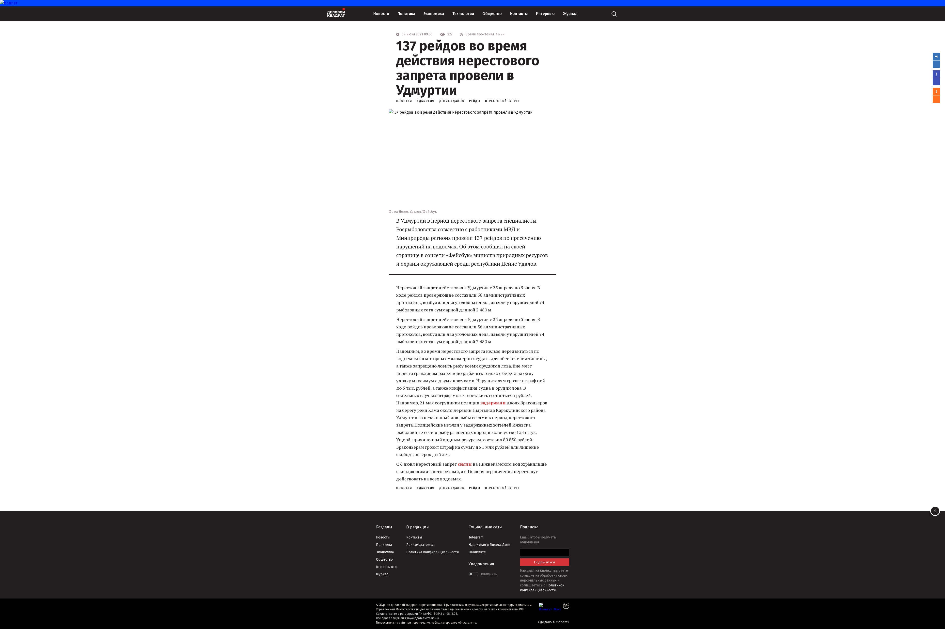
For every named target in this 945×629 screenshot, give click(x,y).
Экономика (434, 13)
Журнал (570, 13)
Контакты (519, 13)
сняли (465, 464)
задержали (493, 403)
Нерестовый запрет (502, 101)
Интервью (545, 13)
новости (404, 101)
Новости (381, 13)
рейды (474, 101)
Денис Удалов (451, 101)
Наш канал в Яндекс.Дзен (489, 545)
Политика (406, 13)
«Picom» (562, 622)
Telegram (476, 537)
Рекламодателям (420, 545)
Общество (492, 13)
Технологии (463, 13)
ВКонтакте (477, 552)
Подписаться (544, 562)
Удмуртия (425, 101)
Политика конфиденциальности (432, 552)
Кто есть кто (386, 567)
